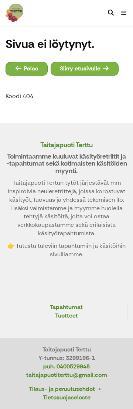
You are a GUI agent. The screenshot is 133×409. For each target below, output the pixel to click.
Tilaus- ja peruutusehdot (62, 389)
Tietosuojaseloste (67, 397)
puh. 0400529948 (66, 366)
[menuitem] (111, 13)
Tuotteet (66, 315)
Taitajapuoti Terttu (66, 145)
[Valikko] (124, 13)
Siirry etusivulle (81, 68)
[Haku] (111, 13)
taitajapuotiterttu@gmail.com (66, 375)
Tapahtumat (66, 307)
